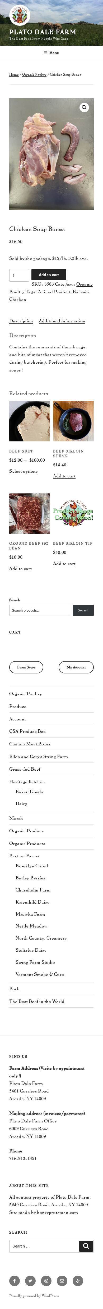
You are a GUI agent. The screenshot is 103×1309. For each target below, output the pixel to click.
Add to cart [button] (64, 475)
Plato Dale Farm (43, 31)
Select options (23, 471)
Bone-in (81, 291)
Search (14, 600)
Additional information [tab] (62, 320)
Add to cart (49, 274)
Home (14, 74)
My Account (76, 667)
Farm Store (26, 667)
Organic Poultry (34, 74)
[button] (84, 107)
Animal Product (54, 291)
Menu (54, 52)
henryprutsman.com (57, 1212)
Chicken (17, 299)
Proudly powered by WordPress (34, 1295)
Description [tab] (21, 320)
